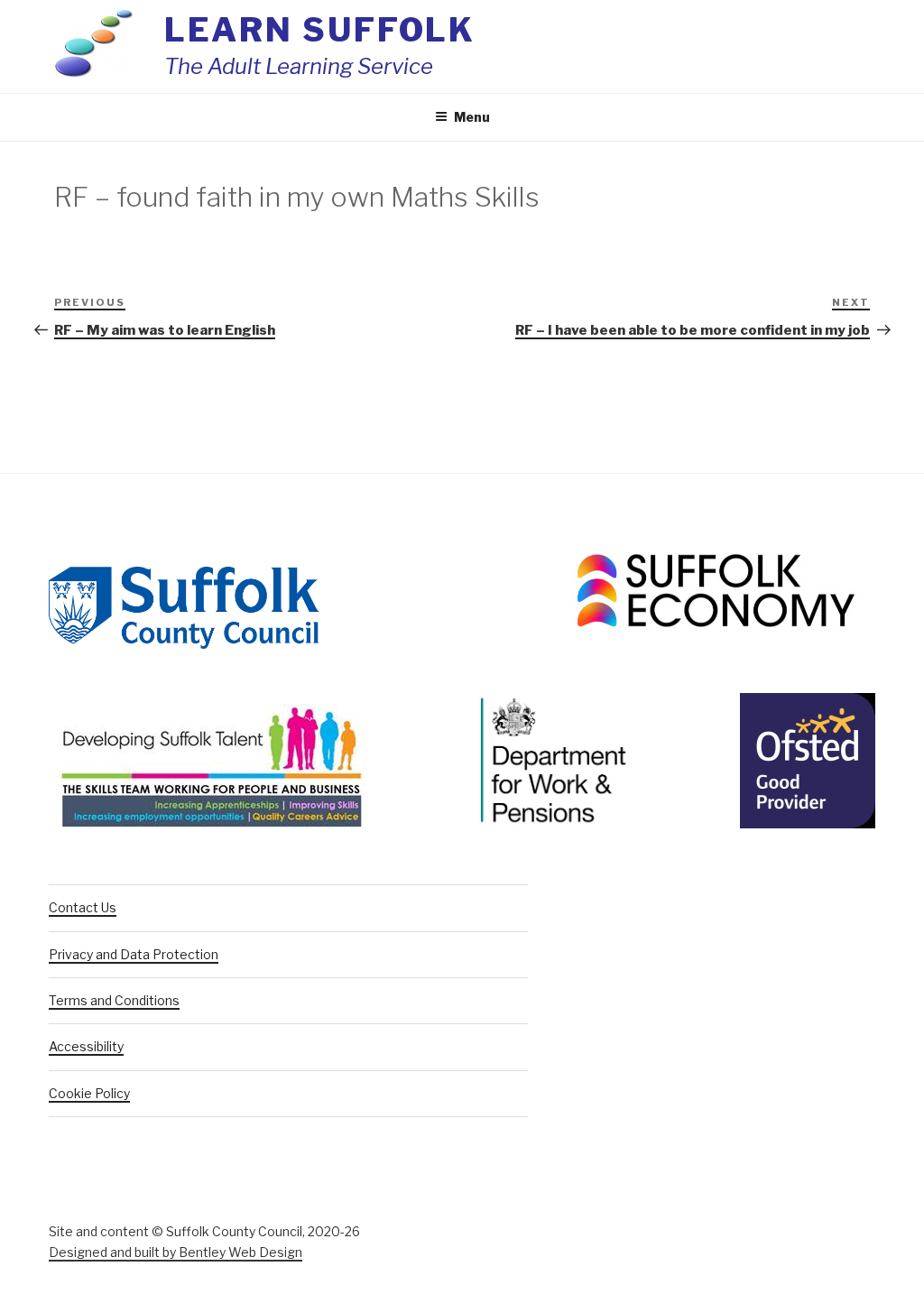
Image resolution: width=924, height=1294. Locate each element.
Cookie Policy (89, 1093)
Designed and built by (175, 1252)
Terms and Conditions (114, 1000)
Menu (472, 117)
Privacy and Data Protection (133, 954)
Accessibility (86, 1046)
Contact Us (82, 907)
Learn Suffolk (320, 30)
